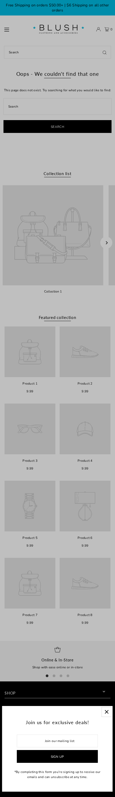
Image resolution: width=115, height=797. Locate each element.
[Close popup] (106, 712)
